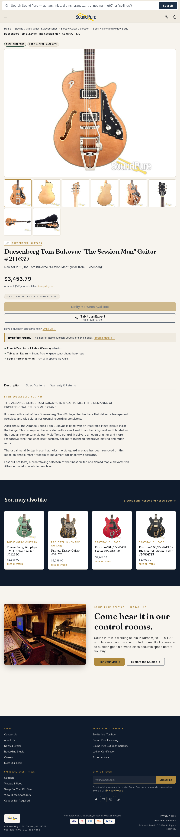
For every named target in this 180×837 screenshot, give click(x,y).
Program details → (104, 337)
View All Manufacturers (17, 794)
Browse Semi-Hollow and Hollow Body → (150, 500)
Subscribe (165, 779)
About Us (9, 740)
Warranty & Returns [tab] (63, 385)
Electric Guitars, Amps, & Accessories (36, 28)
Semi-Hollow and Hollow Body (110, 28)
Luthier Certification (104, 751)
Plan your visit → (109, 662)
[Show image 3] (75, 193)
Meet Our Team (13, 762)
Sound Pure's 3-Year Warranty (110, 745)
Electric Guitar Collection (75, 28)
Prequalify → (45, 286)
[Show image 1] (18, 193)
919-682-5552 (31, 829)
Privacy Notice (114, 790)
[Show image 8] (46, 222)
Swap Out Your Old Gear (18, 789)
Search (168, 5)
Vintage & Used (13, 783)
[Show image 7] (18, 222)
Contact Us (10, 734)
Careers (9, 757)
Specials (9, 777)
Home (7, 28)
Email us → (49, 328)
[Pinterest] (118, 799)
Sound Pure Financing (105, 740)
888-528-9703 (12, 829)
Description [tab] (12, 385)
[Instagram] (111, 799)
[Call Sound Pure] (167, 17)
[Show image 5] (133, 193)
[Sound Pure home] (86, 17)
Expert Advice (101, 757)
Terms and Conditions (164, 820)
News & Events (12, 745)
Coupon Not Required (17, 800)
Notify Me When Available (90, 307)
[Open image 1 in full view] (90, 113)
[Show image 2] (46, 193)
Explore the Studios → (145, 662)
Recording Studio (14, 751)
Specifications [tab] (35, 385)
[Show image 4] (104, 193)
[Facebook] (96, 799)
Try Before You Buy (104, 734)
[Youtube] (103, 799)
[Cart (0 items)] (175, 17)
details (57, 348)
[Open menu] (5, 17)
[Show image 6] (162, 193)
